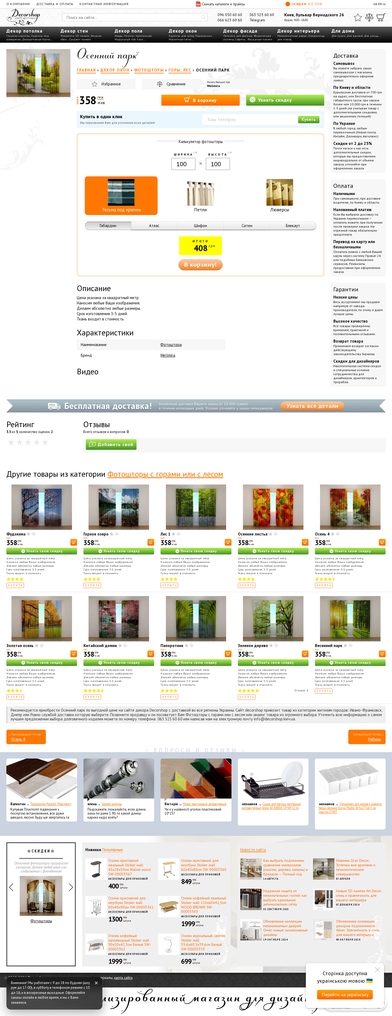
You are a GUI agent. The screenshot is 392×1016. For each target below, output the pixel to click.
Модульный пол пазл (129, 39)
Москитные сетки (180, 39)
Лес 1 (165, 534)
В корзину (204, 100)
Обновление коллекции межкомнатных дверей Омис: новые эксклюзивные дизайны (285, 928)
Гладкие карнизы (18, 36)
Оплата (343, 185)
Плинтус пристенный (138, 36)
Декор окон (183, 31)
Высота (217, 154)
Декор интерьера (298, 31)
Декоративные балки (36, 39)
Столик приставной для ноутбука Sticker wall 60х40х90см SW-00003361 (131, 903)
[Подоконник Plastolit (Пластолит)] (41, 780)
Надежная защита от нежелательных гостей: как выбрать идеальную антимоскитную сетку (285, 897)
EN (380, 4)
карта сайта (123, 977)
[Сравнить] (369, 17)
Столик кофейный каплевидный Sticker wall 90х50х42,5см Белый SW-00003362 (129, 942)
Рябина (374, 739)
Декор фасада (240, 31)
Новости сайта (253, 849)
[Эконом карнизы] (118, 780)
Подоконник (203, 36)
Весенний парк (328, 645)
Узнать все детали (312, 406)
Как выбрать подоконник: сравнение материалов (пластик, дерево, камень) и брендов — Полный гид (285, 867)
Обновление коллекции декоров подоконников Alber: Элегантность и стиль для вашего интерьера (358, 928)
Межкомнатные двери (292, 36)
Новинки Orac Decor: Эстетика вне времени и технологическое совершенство (355, 867)
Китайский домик (100, 645)
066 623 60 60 (230, 20)
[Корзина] (381, 17)
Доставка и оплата (54, 4)
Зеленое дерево (253, 645)
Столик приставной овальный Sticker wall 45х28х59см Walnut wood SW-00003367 (129, 867)
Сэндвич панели (80, 39)
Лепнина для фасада (238, 36)
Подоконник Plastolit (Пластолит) (50, 804)
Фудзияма (16, 534)
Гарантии (345, 289)
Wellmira (213, 86)
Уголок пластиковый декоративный (204, 804)
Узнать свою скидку (44, 551)
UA (375, 4)
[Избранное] (358, 17)
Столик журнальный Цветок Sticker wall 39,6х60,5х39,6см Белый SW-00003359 (203, 942)
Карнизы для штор (181, 36)
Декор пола (128, 31)
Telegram (257, 20)
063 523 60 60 (262, 14)
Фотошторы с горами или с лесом (165, 474)
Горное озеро (96, 534)
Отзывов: (301, 690)
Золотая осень (20, 645)
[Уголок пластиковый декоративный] (196, 780)
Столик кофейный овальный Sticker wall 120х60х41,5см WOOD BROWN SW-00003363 (203, 905)
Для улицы (371, 36)
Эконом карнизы (112, 804)
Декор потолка (24, 31)
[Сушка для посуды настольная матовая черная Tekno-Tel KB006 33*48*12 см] (273, 780)
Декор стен (74, 31)
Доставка (345, 55)
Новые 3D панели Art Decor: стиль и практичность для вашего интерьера (359, 895)
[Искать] (203, 17)
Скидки (306, 4)
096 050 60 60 (230, 14)
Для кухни (338, 36)
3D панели (82, 36)
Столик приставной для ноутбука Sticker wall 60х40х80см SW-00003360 (203, 865)
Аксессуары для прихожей (128, 878)
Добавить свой (115, 444)
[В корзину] (73, 542)
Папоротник (172, 645)
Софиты (240, 39)
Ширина (183, 154)
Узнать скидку (274, 100)
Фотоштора (171, 344)
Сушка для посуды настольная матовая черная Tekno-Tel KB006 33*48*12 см (271, 806)
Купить (309, 119)
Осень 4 (322, 534)
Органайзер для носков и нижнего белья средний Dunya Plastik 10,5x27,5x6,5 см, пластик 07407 (350, 808)
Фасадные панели (260, 39)
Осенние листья (252, 534)
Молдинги (67, 36)
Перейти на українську (345, 994)
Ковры (119, 36)
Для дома (342, 31)
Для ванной (355, 36)
